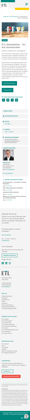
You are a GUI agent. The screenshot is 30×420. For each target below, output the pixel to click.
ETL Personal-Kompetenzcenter (10, 329)
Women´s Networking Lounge (9, 351)
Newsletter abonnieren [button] (9, 255)
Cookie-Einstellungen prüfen (9, 308)
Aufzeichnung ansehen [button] (9, 83)
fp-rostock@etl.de (10, 169)
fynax (3, 345)
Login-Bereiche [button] (6, 371)
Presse (3, 301)
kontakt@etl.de (5, 240)
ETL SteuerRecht (6, 331)
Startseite (5, 16)
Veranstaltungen (13, 16)
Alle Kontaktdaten (7, 173)
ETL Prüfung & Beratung (8, 324)
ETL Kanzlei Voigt (6, 322)
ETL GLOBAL (5, 319)
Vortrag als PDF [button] (7, 90)
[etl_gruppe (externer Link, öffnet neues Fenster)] (10, 263)
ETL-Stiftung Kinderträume (9, 352)
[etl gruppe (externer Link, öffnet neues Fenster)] (6, 263)
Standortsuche (5, 299)
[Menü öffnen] (26, 4)
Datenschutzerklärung (7, 305)
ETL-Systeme (5, 344)
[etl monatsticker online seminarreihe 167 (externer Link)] (4, 99)
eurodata (4, 349)
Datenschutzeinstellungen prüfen (18, 414)
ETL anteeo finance (7, 333)
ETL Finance (5, 328)
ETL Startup (5, 347)
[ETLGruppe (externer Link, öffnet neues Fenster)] (3, 263)
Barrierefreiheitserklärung (8, 306)
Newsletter (4, 298)
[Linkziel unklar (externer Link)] (8, 99)
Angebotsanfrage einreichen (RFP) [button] (11, 376)
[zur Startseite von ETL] (4, 5)
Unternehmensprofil (7, 296)
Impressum (4, 303)
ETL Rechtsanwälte (7, 321)
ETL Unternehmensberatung (9, 326)
